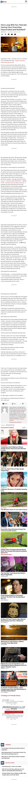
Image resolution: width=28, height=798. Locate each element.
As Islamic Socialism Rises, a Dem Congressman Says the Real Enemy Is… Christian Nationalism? (14, 689)
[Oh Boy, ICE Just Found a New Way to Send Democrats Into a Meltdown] (14, 610)
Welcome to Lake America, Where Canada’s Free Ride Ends (12, 642)
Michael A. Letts (4, 668)
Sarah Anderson (4, 600)
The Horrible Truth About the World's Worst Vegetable (13, 573)
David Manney (4, 644)
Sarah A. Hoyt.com (14, 417)
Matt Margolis (4, 622)
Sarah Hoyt (3, 32)
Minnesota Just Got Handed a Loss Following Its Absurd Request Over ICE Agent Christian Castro (14, 665)
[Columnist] (5, 409)
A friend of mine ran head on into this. (14, 182)
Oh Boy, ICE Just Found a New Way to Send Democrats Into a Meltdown (13, 620)
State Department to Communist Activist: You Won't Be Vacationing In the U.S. (13, 597)
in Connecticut (18, 99)
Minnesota (3, 101)
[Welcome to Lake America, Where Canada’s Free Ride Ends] (14, 632)
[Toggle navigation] (26, 1)
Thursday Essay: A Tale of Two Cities (11, 766)
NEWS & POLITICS (10, 425)
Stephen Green (4, 576)
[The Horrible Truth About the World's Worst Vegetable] (14, 564)
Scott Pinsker (4, 692)
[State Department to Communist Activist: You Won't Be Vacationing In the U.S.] (14, 586)
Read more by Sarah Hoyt (16, 422)
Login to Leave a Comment (14, 712)
